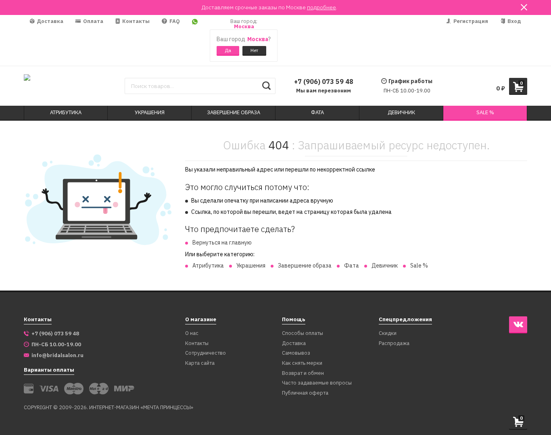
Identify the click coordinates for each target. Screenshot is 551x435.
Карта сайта (200, 363)
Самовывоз (296, 353)
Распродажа (394, 344)
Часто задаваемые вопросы (317, 383)
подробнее (321, 7)
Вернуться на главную (222, 242)
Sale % (419, 265)
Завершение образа (305, 265)
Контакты (135, 21)
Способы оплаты (302, 333)
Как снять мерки (302, 363)
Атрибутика (208, 265)
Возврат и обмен (303, 373)
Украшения (250, 265)
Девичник (385, 265)
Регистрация (470, 21)
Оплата (92, 21)
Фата (351, 265)
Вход (513, 21)
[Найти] (266, 86)
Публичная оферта (305, 393)
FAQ (174, 21)
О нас (191, 333)
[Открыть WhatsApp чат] (195, 40)
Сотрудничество (205, 353)
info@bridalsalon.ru (57, 355)
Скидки (388, 333)
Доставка (49, 21)
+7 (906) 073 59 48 (323, 81)
